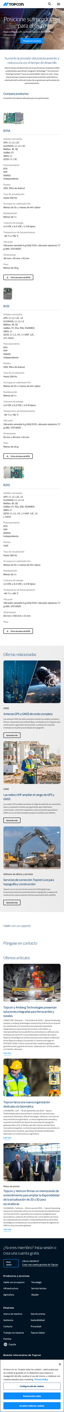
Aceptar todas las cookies (31, 1405)
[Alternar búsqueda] (50, 4)
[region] (32, 1386)
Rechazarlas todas (32, 1396)
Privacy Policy (41, 1379)
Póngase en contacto (32, 40)
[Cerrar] (60, 1364)
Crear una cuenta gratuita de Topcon (40, 1264)
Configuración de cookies (32, 1386)
